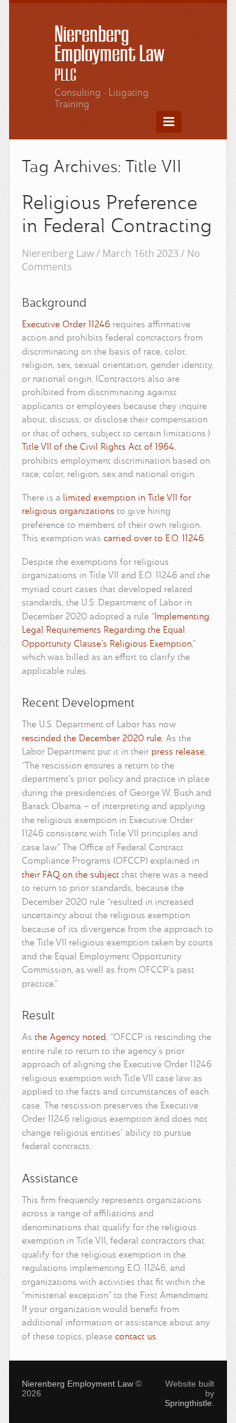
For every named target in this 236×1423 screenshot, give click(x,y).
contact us (135, 1337)
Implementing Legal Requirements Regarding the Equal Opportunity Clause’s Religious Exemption (115, 631)
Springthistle (188, 1403)
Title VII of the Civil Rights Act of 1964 (98, 447)
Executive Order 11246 (66, 325)
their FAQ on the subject (70, 875)
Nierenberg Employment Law (109, 53)
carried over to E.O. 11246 (153, 539)
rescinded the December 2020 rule (92, 739)
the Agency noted (70, 1037)
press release (178, 752)
